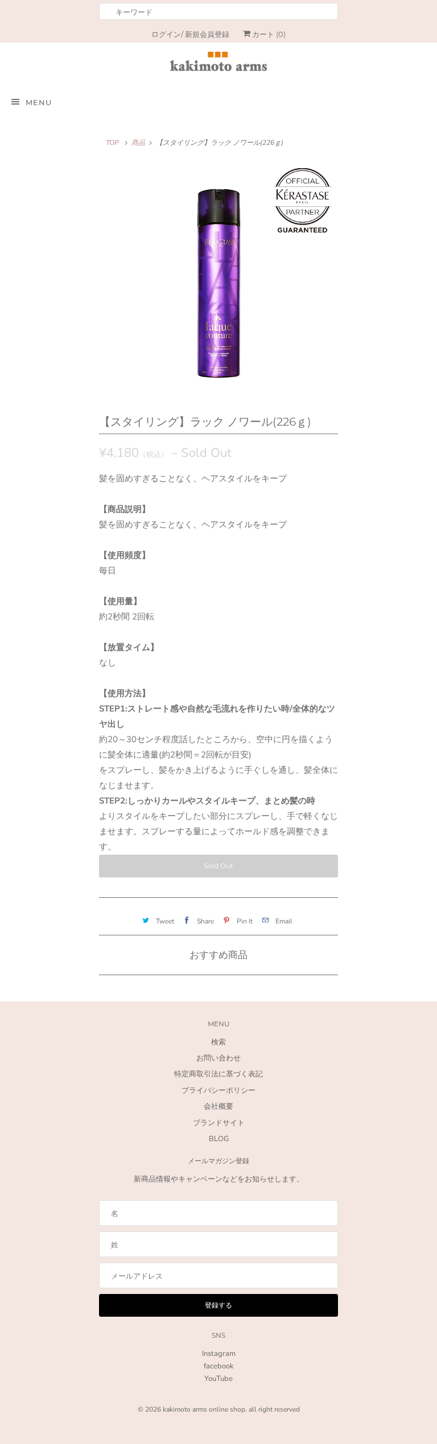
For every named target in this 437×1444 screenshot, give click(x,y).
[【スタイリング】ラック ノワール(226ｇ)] (218, 280)
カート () (268, 34)
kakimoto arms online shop (204, 1409)
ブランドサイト (219, 1123)
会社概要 (218, 1106)
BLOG (219, 1139)
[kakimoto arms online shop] (218, 64)
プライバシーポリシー (218, 1090)
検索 (218, 1042)
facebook (219, 1366)
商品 (138, 142)
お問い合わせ (218, 1058)
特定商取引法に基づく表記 (218, 1074)
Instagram (219, 1354)
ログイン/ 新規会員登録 (190, 34)
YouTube (218, 1379)
